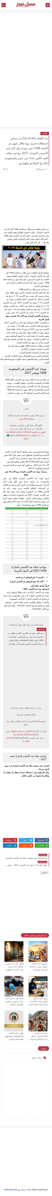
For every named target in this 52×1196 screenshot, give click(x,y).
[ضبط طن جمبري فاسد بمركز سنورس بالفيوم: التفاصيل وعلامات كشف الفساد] (13, 986)
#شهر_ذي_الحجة (38, 432)
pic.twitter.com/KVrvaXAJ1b (26, 734)
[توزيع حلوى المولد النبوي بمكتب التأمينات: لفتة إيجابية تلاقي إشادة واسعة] (38, 986)
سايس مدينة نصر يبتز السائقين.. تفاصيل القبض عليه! (25, 636)
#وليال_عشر (11, 731)
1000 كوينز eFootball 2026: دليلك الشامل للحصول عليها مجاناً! (25, 640)
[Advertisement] (26, 44)
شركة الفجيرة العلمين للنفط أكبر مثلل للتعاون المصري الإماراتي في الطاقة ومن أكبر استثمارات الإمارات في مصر (25, 644)
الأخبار (44, 133)
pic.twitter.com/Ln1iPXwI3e (19, 432)
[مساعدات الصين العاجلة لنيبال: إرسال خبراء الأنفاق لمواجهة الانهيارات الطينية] (38, 1021)
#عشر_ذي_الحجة (23, 731)
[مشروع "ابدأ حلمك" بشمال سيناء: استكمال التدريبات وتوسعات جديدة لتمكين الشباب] (38, 951)
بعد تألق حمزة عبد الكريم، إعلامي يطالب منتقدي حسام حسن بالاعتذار (25, 633)
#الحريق (23, 418)
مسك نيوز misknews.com (14, 1189)
